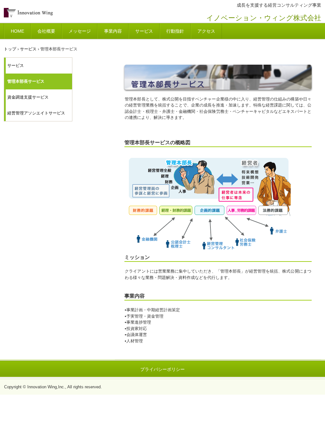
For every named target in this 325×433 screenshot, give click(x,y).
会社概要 (46, 31)
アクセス (206, 31)
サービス (144, 31)
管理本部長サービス (25, 81)
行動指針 (175, 31)
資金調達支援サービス (28, 97)
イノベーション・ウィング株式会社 (48, 15)
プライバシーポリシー (162, 369)
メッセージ (80, 31)
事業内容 (113, 31)
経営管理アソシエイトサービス (36, 113)
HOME (17, 31)
